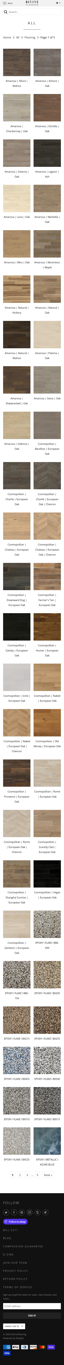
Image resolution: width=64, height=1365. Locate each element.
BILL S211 (10, 1230)
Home (7, 37)
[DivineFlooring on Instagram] (30, 1212)
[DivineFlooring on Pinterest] (22, 1212)
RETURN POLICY (15, 1279)
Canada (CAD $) (12, 1326)
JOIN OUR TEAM (15, 1262)
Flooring (30, 37)
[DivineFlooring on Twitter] (6, 1212)
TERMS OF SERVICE (17, 1287)
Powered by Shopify (13, 1338)
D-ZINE (8, 1254)
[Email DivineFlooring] (46, 1212)
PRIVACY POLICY (15, 1271)
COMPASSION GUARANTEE (23, 1246)
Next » (48, 1175)
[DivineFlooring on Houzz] (38, 1212)
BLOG (7, 1238)
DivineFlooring (18, 1334)
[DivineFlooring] (32, 3)
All (18, 37)
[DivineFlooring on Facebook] (14, 1212)
